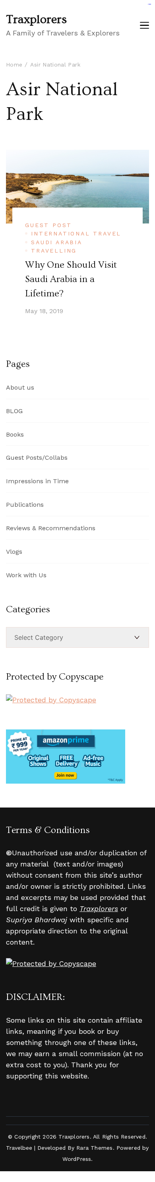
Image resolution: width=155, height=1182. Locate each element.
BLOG (14, 411)
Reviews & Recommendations (50, 528)
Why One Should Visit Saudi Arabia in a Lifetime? (71, 279)
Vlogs (14, 551)
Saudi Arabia (56, 242)
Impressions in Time (37, 481)
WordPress (76, 1159)
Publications (25, 504)
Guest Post (48, 225)
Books (15, 434)
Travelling (54, 250)
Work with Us (26, 575)
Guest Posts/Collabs (37, 457)
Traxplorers (36, 19)
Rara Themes (94, 1148)
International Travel (76, 233)
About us (20, 387)
